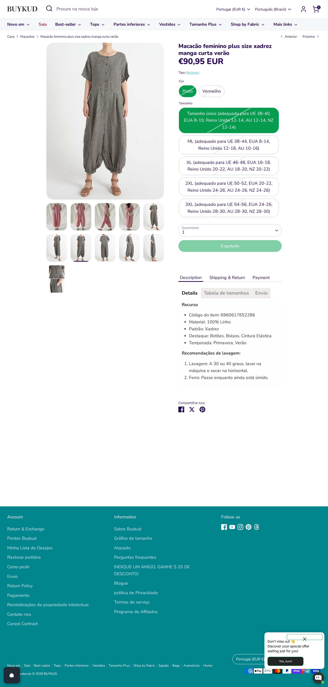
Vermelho (211, 91)
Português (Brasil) (270, 9)
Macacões (27, 36)
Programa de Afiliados (136, 612)
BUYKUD (50, 673)
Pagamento (18, 595)
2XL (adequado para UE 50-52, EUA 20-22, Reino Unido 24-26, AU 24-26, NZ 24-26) (228, 186)
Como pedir (18, 567)
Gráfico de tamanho (133, 538)
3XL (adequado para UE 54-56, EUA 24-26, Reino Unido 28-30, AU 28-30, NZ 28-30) (228, 207)
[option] (105, 123)
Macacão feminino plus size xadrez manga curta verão (79, 36)
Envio (12, 576)
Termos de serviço (132, 602)
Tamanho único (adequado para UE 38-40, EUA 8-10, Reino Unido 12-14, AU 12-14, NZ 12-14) (228, 120)
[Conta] (303, 9)
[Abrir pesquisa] (49, 8)
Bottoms (192, 72)
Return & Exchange (25, 529)
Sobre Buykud (127, 529)
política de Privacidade (136, 593)
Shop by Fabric (245, 24)
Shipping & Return (227, 277)
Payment (262, 277)
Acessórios (191, 665)
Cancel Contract (22, 624)
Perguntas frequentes (135, 557)
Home (207, 665)
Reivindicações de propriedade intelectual (48, 605)
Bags (176, 665)
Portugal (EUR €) (230, 9)
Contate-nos (19, 614)
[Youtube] (232, 527)
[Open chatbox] (318, 678)
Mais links (283, 24)
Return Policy (20, 586)
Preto (187, 91)
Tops (95, 24)
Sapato (163, 665)
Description (191, 277)
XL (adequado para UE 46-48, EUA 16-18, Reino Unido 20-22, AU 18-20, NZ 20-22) (229, 166)
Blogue (121, 583)
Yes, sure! (285, 661)
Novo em (16, 24)
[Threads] (257, 527)
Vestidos (167, 24)
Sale (43, 24)
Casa (10, 36)
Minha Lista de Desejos (30, 548)
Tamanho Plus (203, 24)
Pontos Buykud (21, 538)
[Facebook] (224, 527)
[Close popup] (304, 637)
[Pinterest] (248, 527)
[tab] (189, 293)
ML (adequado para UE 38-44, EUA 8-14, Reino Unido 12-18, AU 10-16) (229, 144)
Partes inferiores (130, 24)
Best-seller (66, 24)
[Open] (12, 675)
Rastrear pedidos (24, 557)
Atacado (122, 548)
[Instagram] (240, 527)
